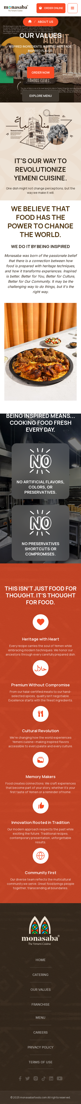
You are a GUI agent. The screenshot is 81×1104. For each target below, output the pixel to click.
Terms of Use (40, 1062)
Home (41, 960)
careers (40, 1032)
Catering (40, 975)
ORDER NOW (41, 72)
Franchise (41, 1004)
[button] (73, 8)
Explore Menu (40, 96)
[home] (16, 8)
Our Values (40, 990)
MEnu (40, 1018)
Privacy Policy (41, 1047)
